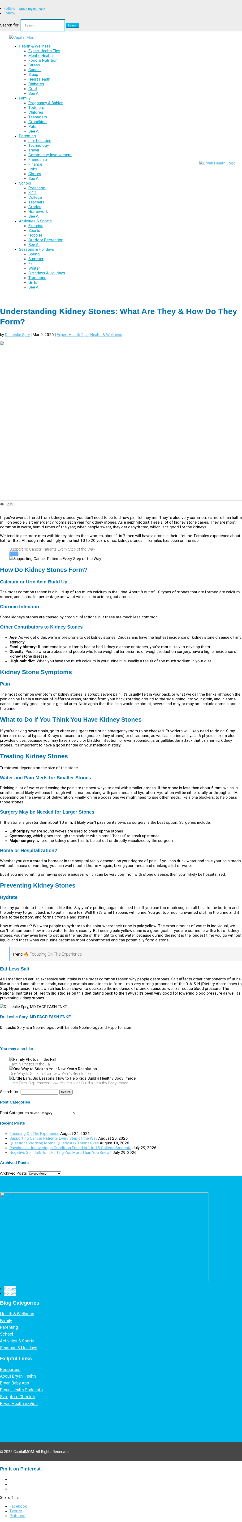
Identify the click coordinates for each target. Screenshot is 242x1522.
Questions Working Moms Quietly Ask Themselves (54, 1143)
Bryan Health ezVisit (19, 1403)
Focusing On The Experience (34, 1133)
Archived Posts (13, 1173)
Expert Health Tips (44, 50)
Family (24, 98)
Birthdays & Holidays (46, 273)
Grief (32, 88)
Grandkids (37, 121)
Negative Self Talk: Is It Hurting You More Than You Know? (60, 1152)
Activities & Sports (35, 221)
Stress (34, 65)
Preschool (37, 187)
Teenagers (37, 117)
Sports (34, 230)
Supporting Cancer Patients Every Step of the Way (53, 1138)
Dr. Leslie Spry (17, 334)
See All (34, 93)
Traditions (37, 277)
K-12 (32, 192)
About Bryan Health (32, 9)
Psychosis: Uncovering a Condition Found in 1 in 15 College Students (70, 1147)
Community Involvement (50, 154)
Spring (34, 254)
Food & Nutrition (42, 60)
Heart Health (39, 79)
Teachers (36, 202)
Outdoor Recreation (45, 239)
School (25, 183)
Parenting (27, 136)
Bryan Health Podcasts (21, 1389)
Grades (34, 206)
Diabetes (36, 84)
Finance (35, 164)
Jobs (32, 169)
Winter (34, 268)
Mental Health (40, 55)
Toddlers (36, 107)
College (35, 197)
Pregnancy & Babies (45, 102)
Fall (31, 263)
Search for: (10, 25)
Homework (38, 211)
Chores (34, 173)
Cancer (34, 69)
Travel (33, 150)
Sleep (33, 74)
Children (35, 112)
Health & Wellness (35, 46)
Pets (32, 126)
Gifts (32, 282)
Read (13, 554)
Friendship (37, 159)
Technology (38, 145)
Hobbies (35, 235)
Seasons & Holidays (36, 249)
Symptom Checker (17, 1396)
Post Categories (14, 1112)
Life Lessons (39, 140)
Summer (35, 258)
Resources (10, 1369)
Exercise (35, 225)
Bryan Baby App (14, 1382)
